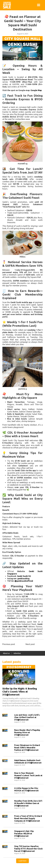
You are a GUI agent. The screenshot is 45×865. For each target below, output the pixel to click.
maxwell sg (22, 163)
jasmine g (22, 389)
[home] (6, 5)
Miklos (22, 257)
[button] (38, 5)
